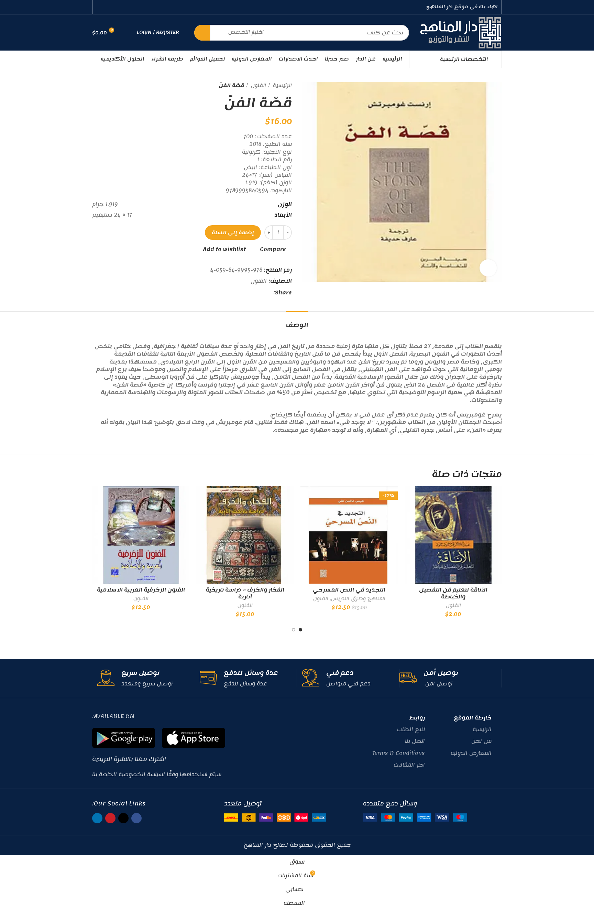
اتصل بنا (415, 741)
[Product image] (245, 535)
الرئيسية (282, 85)
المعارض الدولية (471, 753)
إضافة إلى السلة (233, 232)
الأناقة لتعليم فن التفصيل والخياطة (453, 593)
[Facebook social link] (124, 7)
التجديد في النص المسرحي (349, 590)
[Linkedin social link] (100, 7)
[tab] (297, 321)
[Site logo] (460, 32)
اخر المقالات (409, 765)
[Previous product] (109, 85)
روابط (417, 718)
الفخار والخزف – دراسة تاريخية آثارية (245, 593)
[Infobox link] (447, 678)
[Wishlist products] (127, 33)
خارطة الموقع (473, 718)
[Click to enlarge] (488, 268)
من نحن (481, 741)
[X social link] (116, 7)
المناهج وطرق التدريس (358, 599)
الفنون (258, 85)
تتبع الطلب (411, 729)
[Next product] (95, 85)
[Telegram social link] (236, 293)
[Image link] (415, 817)
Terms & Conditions (398, 753)
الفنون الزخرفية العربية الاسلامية (141, 590)
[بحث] (202, 33)
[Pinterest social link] (108, 7)
